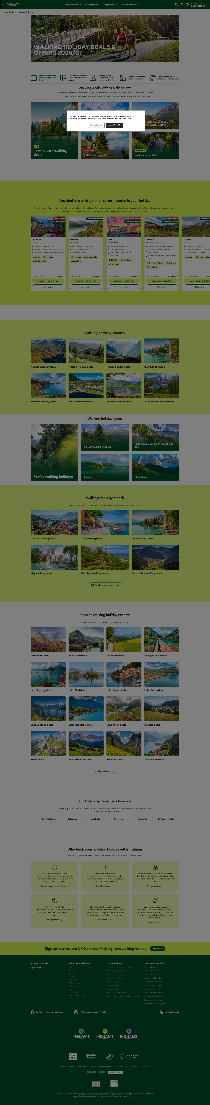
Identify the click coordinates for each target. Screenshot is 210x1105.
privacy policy (83, 572)
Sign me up (79, 569)
